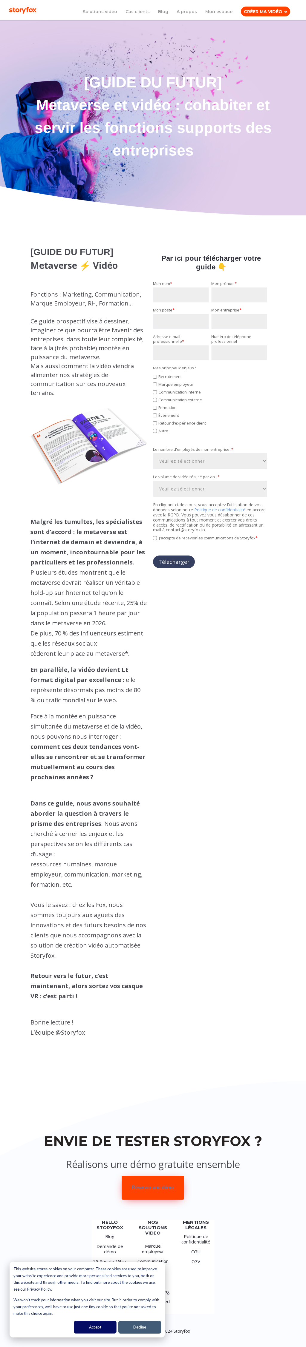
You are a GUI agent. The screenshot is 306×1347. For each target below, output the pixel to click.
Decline (139, 1327)
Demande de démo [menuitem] (110, 1249)
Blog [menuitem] (163, 12)
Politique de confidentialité (220, 510)
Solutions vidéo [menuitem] (100, 12)
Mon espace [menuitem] (218, 12)
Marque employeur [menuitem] (153, 1248)
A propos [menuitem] (187, 12)
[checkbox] (210, 407)
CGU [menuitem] (196, 1252)
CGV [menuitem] (196, 1261)
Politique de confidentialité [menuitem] (195, 1239)
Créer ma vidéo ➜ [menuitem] (265, 12)
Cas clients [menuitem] (138, 12)
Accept (95, 1327)
